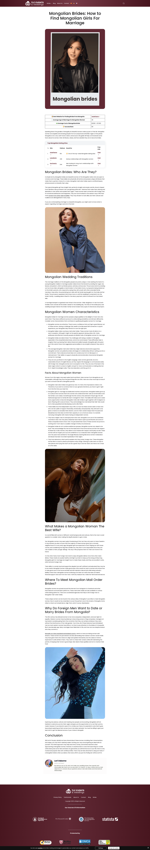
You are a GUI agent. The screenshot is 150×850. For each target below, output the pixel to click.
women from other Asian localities (59, 196)
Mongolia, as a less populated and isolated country (60, 633)
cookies (40, 848)
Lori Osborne (60, 761)
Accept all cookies (114, 848)
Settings (101, 848)
